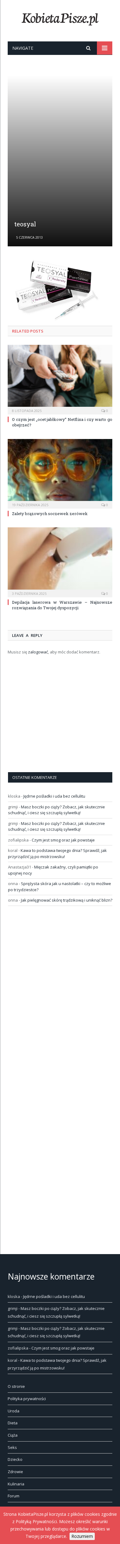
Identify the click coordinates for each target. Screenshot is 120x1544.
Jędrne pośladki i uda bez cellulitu (54, 796)
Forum (13, 1496)
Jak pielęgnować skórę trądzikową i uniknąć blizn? (66, 900)
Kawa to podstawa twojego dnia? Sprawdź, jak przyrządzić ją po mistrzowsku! (57, 853)
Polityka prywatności (27, 1398)
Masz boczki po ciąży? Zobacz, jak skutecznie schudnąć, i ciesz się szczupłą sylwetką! (56, 810)
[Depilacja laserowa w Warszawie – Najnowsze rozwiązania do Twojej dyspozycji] (60, 561)
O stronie (16, 1386)
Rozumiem (82, 1536)
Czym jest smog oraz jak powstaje (63, 840)
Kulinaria (16, 1484)
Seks (12, 1447)
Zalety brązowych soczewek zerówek (50, 513)
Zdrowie (15, 1471)
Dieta (13, 1423)
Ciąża (13, 1435)
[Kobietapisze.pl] (60, 18)
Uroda (13, 1411)
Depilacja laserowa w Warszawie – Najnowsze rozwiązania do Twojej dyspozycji (62, 604)
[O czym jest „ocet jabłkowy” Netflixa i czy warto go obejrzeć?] (60, 379)
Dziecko (15, 1459)
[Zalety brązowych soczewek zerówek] (60, 473)
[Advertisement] (60, 149)
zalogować (38, 652)
